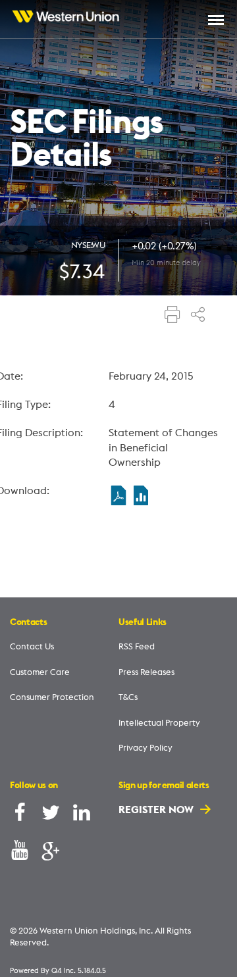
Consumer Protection (52, 696)
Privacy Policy (145, 747)
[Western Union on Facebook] (20, 815)
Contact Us (32, 646)
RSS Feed (136, 646)
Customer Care (40, 671)
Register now (157, 809)
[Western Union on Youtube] (20, 853)
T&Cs (128, 696)
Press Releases (146, 671)
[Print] (172, 315)
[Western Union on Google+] (51, 853)
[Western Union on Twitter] (51, 815)
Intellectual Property (159, 722)
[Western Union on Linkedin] (82, 815)
